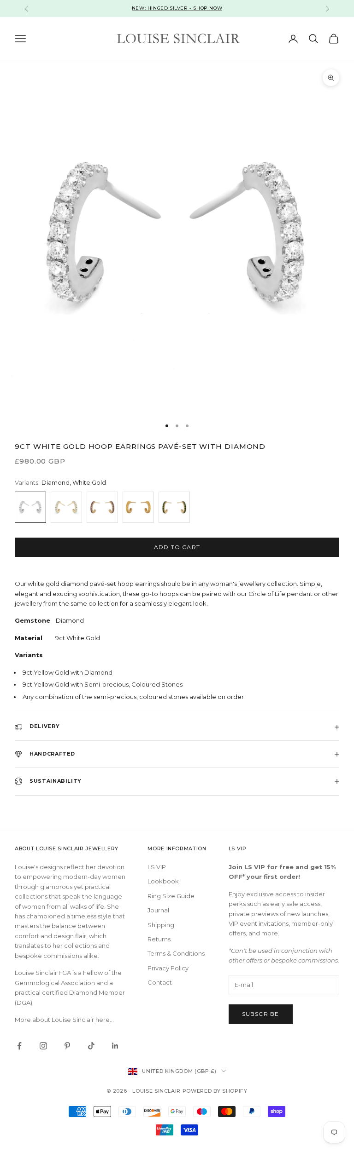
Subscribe (260, 1013)
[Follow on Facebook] (19, 1045)
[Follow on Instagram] (43, 1045)
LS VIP (157, 867)
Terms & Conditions (176, 953)
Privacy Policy (168, 968)
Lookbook (163, 881)
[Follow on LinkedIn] (115, 1045)
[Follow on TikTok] (91, 1045)
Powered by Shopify (215, 1091)
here (102, 1019)
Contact (160, 982)
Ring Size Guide (171, 896)
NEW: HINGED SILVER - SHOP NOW (177, 8)
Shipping (161, 924)
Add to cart (177, 547)
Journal (158, 910)
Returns (159, 939)
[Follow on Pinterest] (67, 1045)
